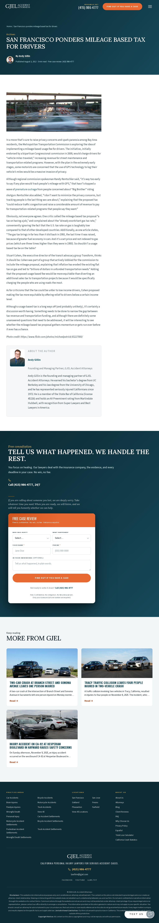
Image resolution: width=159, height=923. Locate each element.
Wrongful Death (13, 811)
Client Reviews (122, 811)
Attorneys (120, 802)
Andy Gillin (24, 56)
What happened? (61, 532)
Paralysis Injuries (13, 807)
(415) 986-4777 (68, 61)
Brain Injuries (12, 802)
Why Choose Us (122, 821)
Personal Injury (12, 816)
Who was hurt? (20, 532)
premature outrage (26, 189)
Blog (118, 807)
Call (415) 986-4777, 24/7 (24, 485)
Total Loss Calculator (125, 835)
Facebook (67, 880)
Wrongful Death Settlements (18, 837)
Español (119, 830)
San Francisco (78, 797)
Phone (57, 545)
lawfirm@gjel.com (79, 874)
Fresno (95, 802)
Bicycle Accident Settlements (50, 821)
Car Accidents (12, 797)
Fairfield (95, 807)
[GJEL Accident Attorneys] (18, 6)
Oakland (75, 802)
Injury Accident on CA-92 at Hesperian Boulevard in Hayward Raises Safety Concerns (41, 746)
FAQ (117, 816)
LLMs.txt (92, 880)
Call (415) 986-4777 (64, 587)
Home (9, 26)
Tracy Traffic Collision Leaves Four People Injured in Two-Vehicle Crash (113, 684)
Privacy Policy (121, 825)
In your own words (28, 558)
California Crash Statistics (126, 839)
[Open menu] (150, 6)
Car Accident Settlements (49, 816)
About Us (119, 797)
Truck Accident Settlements (49, 829)
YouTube (80, 880)
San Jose (96, 797)
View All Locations (80, 811)
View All (41, 811)
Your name (19, 545)
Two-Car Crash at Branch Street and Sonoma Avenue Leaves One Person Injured (40, 684)
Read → (14, 701)
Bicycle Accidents (45, 797)
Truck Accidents (44, 807)
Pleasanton (77, 807)
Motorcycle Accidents (47, 802)
